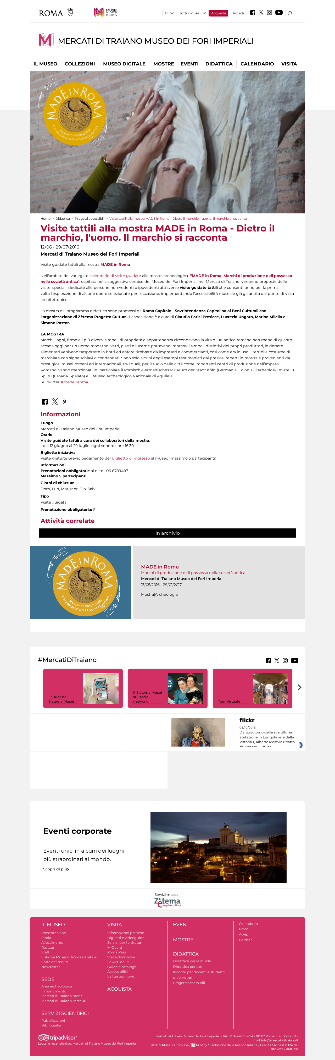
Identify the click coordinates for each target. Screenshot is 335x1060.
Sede (47, 979)
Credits (265, 1045)
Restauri (48, 947)
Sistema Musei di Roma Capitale (69, 957)
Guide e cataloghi (122, 967)
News (243, 929)
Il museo (45, 64)
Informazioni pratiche (125, 933)
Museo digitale (124, 64)
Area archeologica (56, 986)
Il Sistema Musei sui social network (147, 696)
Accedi (238, 13)
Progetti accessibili (89, 218)
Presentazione (53, 933)
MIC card (114, 947)
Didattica (219, 64)
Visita (289, 64)
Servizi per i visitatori (124, 942)
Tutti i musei (189, 13)
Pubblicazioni (53, 1020)
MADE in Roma (115, 264)
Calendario (257, 64)
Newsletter (50, 967)
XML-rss (292, 1049)
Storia (46, 938)
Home (46, 218)
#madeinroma (74, 382)
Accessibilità (118, 971)
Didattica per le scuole (192, 961)
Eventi (190, 64)
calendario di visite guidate (115, 275)
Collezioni (80, 64)
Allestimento (52, 942)
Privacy (201, 1045)
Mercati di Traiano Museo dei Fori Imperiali (156, 41)
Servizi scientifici (65, 1013)
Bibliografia (51, 1025)
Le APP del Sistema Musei (61, 699)
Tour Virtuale (229, 701)
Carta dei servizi (54, 962)
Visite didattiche (121, 957)
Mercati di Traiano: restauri (63, 1001)
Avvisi (244, 934)
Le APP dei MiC (120, 962)
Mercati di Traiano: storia (62, 996)
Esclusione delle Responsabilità (234, 1045)
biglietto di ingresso (131, 458)
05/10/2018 (267, 737)
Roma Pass (116, 952)
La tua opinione (120, 976)
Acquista (218, 13)
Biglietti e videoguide (125, 938)
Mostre (163, 64)
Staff (45, 952)
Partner (245, 940)
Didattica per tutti (188, 966)
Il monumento (53, 991)
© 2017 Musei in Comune (170, 1045)
